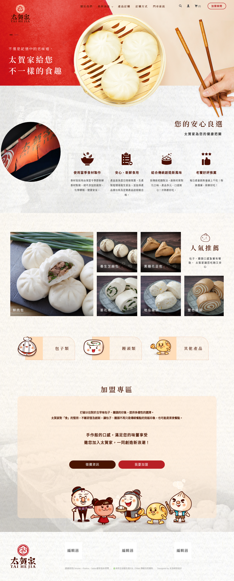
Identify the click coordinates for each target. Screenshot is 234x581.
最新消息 (104, 6)
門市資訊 (159, 6)
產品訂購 (124, 6)
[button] (180, 6)
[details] (51, 274)
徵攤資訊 (92, 464)
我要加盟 (141, 464)
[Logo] (20, 13)
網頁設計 (178, 568)
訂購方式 (142, 6)
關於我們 (86, 6)
